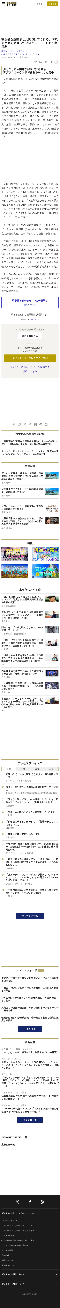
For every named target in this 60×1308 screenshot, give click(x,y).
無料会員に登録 (30, 335)
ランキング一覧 (30, 915)
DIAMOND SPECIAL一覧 (14, 1137)
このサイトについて (10, 1220)
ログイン (40, 4)
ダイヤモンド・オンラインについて (18, 1213)
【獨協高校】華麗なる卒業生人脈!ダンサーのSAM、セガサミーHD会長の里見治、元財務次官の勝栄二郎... (30, 443)
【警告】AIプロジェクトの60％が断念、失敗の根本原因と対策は (30, 989)
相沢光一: (13, 51)
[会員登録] (52, 3)
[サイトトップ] (11, 4)
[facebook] (30, 1202)
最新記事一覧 (30, 1119)
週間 (37, 769)
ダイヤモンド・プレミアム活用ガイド (17, 1230)
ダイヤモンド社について (12, 1284)
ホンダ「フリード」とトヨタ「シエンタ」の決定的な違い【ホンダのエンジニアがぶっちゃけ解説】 (30, 453)
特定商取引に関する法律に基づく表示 (17, 1240)
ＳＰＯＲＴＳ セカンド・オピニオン (23, 54)
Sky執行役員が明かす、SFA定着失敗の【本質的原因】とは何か (30, 999)
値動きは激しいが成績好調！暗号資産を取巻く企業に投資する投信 (30, 1019)
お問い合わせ (7, 1260)
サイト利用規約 (8, 1235)
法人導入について (9, 1265)
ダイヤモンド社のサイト (12, 1274)
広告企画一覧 (8, 1144)
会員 (51, 769)
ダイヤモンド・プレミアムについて (16, 1225)
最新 (8, 769)
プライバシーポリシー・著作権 (15, 1245)
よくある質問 (7, 1250)
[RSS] (42, 1202)
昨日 (23, 769)
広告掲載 (5, 1255)
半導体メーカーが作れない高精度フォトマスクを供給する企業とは (30, 979)
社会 (3, 54)
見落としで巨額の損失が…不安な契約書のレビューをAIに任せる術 (30, 1009)
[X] (17, 1202)
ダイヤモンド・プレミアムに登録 (30, 358)
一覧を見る (30, 1028)
